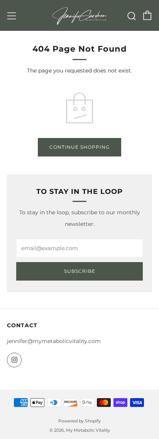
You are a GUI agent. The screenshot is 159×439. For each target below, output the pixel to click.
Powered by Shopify (79, 421)
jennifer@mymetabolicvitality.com (54, 341)
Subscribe (79, 271)
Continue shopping (79, 147)
